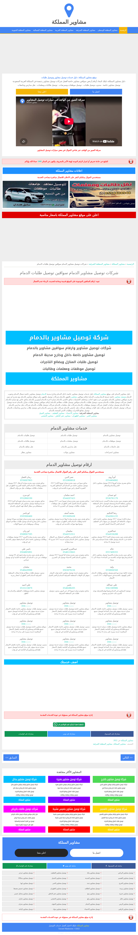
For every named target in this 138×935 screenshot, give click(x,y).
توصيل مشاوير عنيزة (126, 894)
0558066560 (112, 570)
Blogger (61, 933)
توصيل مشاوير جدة (93, 883)
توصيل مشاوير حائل (126, 899)
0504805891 (26, 552)
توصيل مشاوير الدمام (93, 904)
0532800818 (69, 480)
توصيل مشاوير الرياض (125, 873)
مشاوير (118, 81)
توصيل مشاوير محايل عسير (23, 894)
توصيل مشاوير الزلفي (125, 909)
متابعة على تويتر (70, 866)
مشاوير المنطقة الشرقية (85, 30)
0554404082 (112, 480)
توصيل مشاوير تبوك (59, 909)
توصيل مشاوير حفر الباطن (57, 894)
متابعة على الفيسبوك (115, 866)
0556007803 (26, 480)
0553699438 (69, 516)
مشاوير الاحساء (72, 413)
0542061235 (112, 516)
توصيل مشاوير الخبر (59, 883)
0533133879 (26, 588)
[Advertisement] (69, 53)
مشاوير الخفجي (47, 416)
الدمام (43, 394)
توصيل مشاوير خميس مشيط (23, 888)
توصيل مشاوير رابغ (93, 899)
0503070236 (69, 570)
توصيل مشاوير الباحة (26, 909)
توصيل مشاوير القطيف (58, 873)
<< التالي (128, 757)
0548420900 (26, 570)
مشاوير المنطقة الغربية (64, 30)
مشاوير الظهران (78, 416)
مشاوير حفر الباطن (62, 416)
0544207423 (69, 498)
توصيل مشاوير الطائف (92, 888)
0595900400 (26, 516)
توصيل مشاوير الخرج (126, 883)
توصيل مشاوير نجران (26, 904)
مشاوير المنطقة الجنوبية (21, 30)
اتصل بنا (95, 91)
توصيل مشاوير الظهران (58, 888)
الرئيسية (123, 30)
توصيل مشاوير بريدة (126, 888)
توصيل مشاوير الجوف (59, 904)
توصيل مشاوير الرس (126, 904)
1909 (40, 161)
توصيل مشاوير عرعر (26, 873)
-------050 (112, 606)
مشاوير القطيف (58, 413)
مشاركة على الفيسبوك (112, 734)
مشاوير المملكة (69, 22)
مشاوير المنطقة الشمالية (43, 30)
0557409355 (112, 552)
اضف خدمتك (69, 662)
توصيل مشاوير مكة (93, 873)
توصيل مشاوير (120, 397)
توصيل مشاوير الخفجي (58, 899)
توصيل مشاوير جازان (26, 899)
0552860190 (26, 498)
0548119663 (69, 552)
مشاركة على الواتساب (25, 734)
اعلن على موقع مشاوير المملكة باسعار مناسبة (69, 215)
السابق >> (11, 757)
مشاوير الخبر (92, 416)
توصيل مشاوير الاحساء (92, 909)
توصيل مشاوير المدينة (92, 878)
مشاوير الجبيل (44, 413)
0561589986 (112, 588)
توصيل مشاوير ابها (26, 883)
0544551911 (69, 534)
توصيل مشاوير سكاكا (25, 878)
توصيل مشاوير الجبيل (59, 878)
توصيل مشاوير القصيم (125, 878)
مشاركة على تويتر (69, 734)
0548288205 (69, 588)
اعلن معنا (42, 91)
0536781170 (112, 498)
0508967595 (26, 534)
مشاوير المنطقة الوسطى (108, 30)
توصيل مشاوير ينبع (93, 894)
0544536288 (112, 534)
